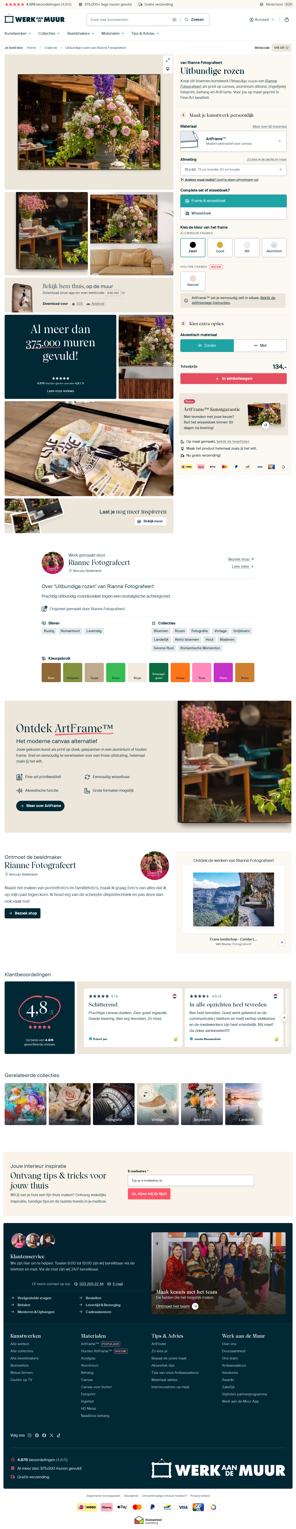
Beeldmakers (78, 33)
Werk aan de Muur (243, 1336)
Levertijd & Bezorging (103, 1305)
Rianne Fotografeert (205, 62)
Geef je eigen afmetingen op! (221, 180)
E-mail (118, 1284)
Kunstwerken (16, 33)
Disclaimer (131, 1496)
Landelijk (161, 639)
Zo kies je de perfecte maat (267, 159)
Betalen (24, 1305)
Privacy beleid (200, 1496)
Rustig (49, 631)
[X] (51, 1435)
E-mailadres (138, 1171)
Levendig (94, 631)
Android (98, 303)
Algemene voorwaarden (103, 1496)
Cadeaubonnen (98, 1312)
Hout (209, 639)
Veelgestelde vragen (34, 1298)
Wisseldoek (201, 213)
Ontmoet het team (173, 1306)
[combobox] (128, 20)
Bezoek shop (239, 559)
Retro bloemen (187, 639)
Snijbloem (241, 631)
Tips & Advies (142, 33)
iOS (80, 303)
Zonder (210, 345)
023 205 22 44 (92, 1284)
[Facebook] (44, 1435)
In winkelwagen (237, 378)
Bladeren (227, 639)
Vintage (220, 631)
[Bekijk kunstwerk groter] (168, 60)
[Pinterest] (37, 1435)
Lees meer (241, 566)
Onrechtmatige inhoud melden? (164, 1496)
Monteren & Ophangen (36, 1312)
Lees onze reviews (60, 391)
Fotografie (199, 631)
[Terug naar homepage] (35, 18)
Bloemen (161, 631)
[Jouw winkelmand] (286, 19)
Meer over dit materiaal (270, 126)
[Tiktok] (58, 1435)
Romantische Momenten (200, 648)
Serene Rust (164, 648)
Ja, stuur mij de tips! (149, 1194)
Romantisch (70, 631)
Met (263, 345)
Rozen (180, 631)
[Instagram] (29, 1435)
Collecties (46, 33)
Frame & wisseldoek (208, 200)
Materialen (111, 33)
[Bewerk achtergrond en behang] (168, 69)
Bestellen (93, 1298)
